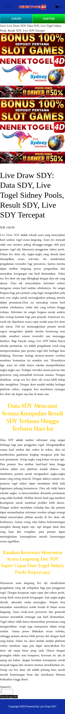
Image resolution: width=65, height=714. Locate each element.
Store (3, 26)
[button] (9, 696)
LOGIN (16, 18)
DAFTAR (48, 18)
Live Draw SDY (9, 235)
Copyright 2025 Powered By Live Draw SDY (32, 706)
